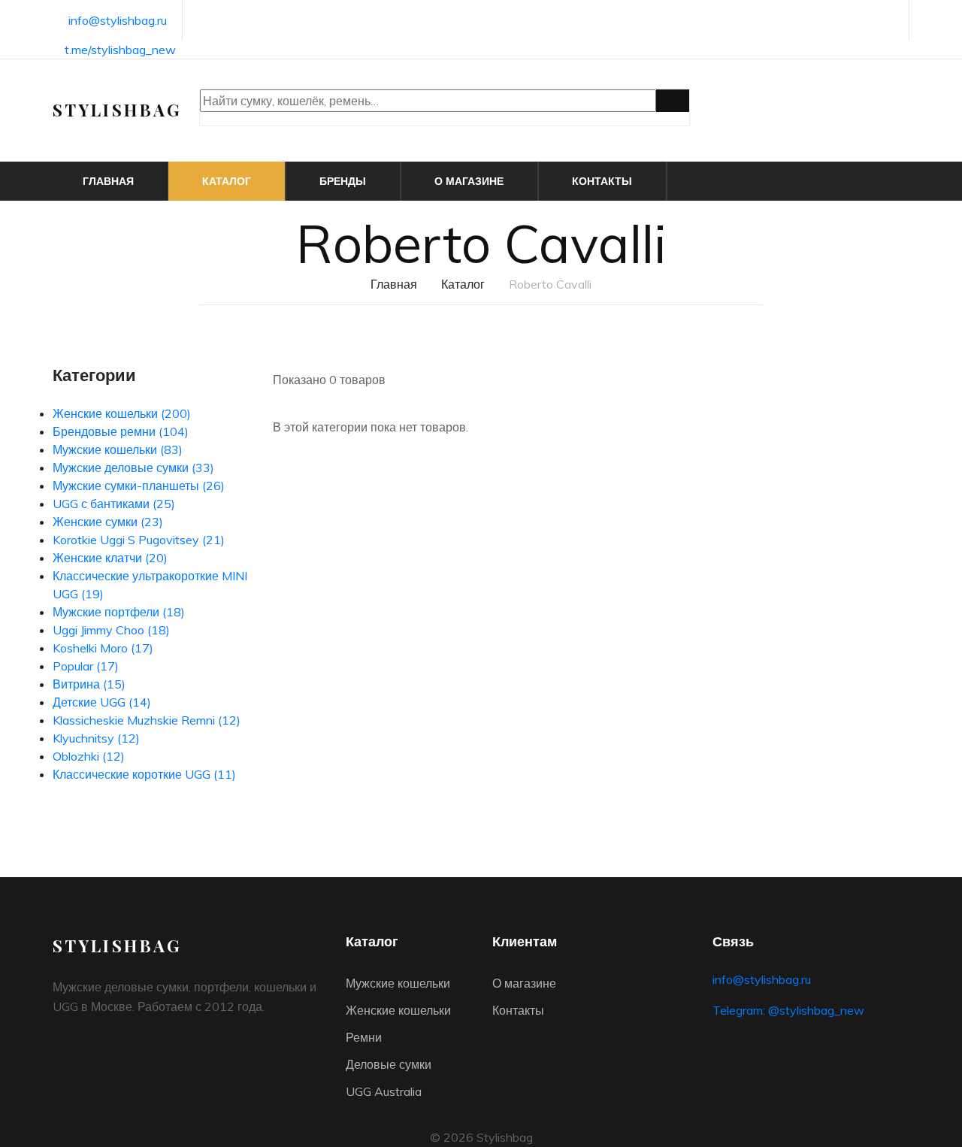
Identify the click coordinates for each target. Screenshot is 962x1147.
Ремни (364, 1037)
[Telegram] (889, 21)
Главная (108, 181)
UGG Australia (384, 1091)
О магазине (469, 181)
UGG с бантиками (114, 503)
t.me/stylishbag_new (120, 49)
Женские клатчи (110, 557)
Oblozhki (89, 756)
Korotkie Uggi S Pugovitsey (139, 539)
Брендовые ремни (121, 431)
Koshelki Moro (103, 647)
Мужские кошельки (118, 449)
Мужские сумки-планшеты (139, 485)
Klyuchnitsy (96, 738)
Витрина (89, 684)
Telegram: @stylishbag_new (788, 1010)
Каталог (226, 181)
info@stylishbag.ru (117, 20)
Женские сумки (108, 521)
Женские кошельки (122, 413)
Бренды (342, 181)
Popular (86, 665)
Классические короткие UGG (144, 774)
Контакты (602, 181)
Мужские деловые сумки (133, 467)
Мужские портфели (119, 611)
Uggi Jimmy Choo (111, 629)
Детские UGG (102, 702)
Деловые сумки (388, 1064)
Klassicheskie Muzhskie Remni (146, 720)
